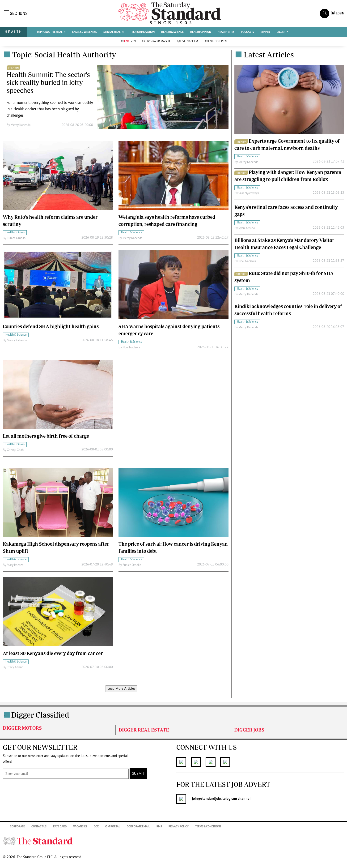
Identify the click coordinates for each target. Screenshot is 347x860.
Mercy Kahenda (20, 125)
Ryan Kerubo (246, 228)
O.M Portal (112, 826)
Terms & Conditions (208, 826)
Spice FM (189, 41)
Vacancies (80, 826)
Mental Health (113, 32)
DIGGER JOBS (249, 729)
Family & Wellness (84, 32)
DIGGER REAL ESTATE (143, 729)
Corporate (17, 826)
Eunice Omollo (16, 238)
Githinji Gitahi (15, 450)
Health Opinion (200, 32)
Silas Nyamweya (248, 193)
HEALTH (13, 32)
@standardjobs (210, 799)
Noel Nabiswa (131, 347)
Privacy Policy (179, 826)
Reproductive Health (51, 32)
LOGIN (339, 13)
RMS (159, 826)
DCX (96, 826)
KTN (130, 41)
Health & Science (172, 32)
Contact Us (39, 826)
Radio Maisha (158, 41)
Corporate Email (138, 826)
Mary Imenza (15, 565)
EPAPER (265, 32)
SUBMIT (138, 774)
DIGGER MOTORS (22, 728)
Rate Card (60, 826)
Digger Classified (40, 714)
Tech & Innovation (142, 32)
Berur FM (217, 41)
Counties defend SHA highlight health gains (51, 326)
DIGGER (281, 32)
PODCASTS (247, 32)
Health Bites (226, 32)
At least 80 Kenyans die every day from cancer (53, 653)
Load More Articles (121, 689)
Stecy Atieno (15, 667)
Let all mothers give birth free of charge (46, 436)
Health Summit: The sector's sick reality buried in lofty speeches (48, 82)
